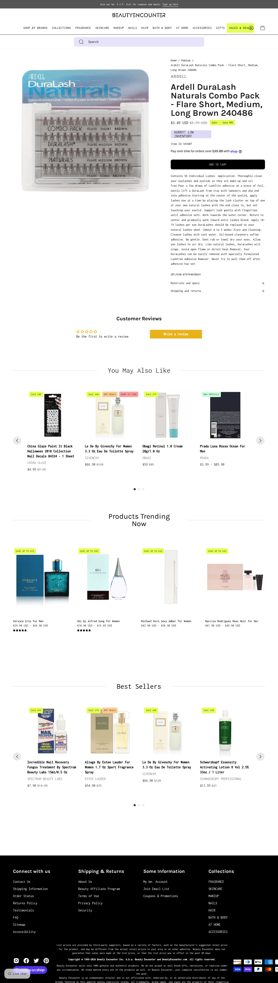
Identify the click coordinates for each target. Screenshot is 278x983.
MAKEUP (213, 896)
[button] (61, 28)
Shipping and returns (186, 291)
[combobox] (139, 42)
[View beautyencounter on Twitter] (36, 960)
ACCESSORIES (218, 932)
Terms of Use (88, 896)
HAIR (211, 910)
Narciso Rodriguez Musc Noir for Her (231, 621)
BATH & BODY (218, 917)
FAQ (15, 917)
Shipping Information (30, 889)
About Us (85, 881)
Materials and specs (185, 283)
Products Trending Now (139, 520)
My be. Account (155, 881)
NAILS (212, 903)
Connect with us (31, 871)
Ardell (178, 76)
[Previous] (17, 441)
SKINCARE (215, 889)
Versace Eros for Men (28, 621)
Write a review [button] (176, 334)
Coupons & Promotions (160, 896)
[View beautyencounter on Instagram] (16, 960)
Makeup (185, 60)
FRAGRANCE (216, 881)
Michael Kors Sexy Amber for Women (166, 621)
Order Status (23, 896)
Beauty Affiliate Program (99, 889)
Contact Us (21, 881)
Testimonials (23, 910)
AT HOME (214, 924)
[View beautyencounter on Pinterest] (46, 960)
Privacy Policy (90, 903)
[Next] (260, 441)
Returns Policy (25, 903)
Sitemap (19, 924)
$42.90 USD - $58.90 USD (158, 625)
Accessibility (24, 932)
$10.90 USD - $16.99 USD (94, 625)
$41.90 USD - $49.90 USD (222, 625)
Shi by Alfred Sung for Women (98, 621)
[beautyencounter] (139, 15)
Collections (221, 871)
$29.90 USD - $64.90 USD (30, 625)
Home (174, 60)
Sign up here (170, 4)
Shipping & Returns (101, 871)
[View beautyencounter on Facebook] (26, 960)
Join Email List (156, 889)
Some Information (164, 871)
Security (85, 910)
